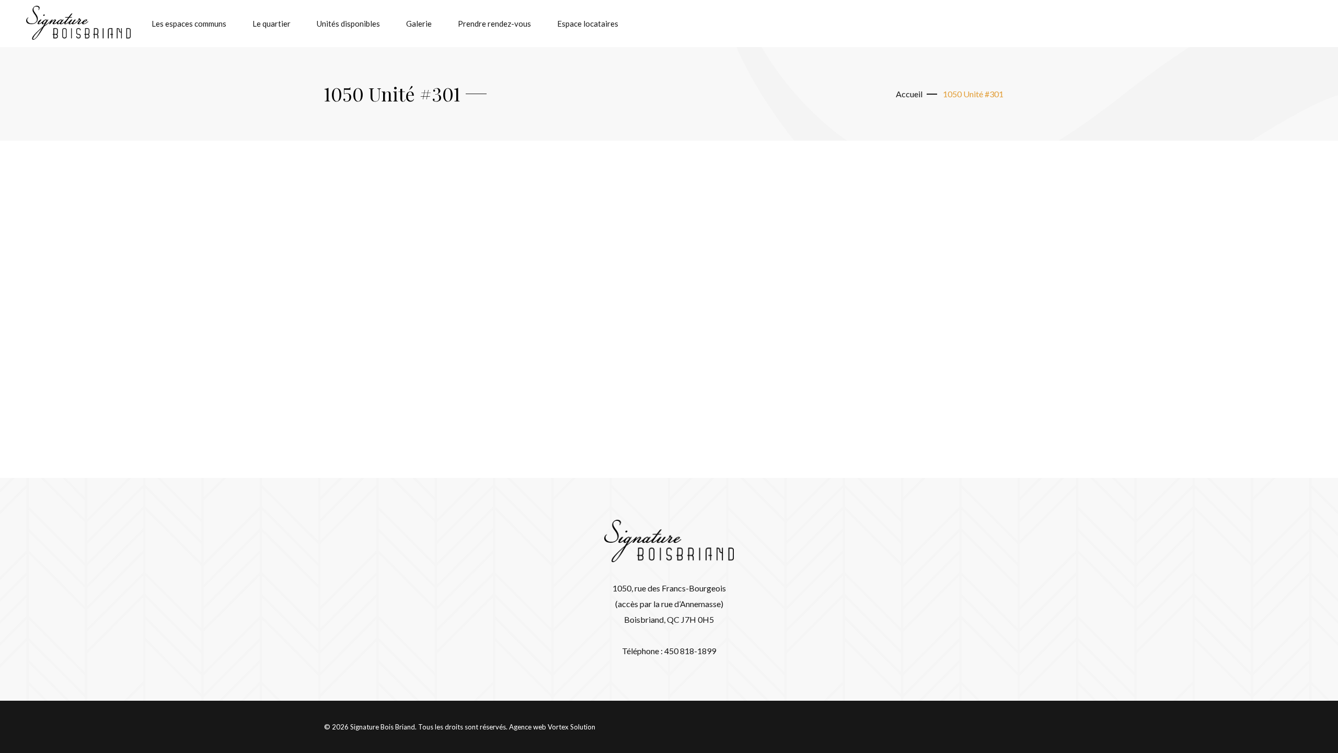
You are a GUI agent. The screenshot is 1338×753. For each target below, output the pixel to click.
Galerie (419, 23)
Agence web (527, 727)
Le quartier (271, 23)
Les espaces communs (189, 23)
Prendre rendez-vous (494, 23)
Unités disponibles (348, 23)
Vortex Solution (571, 727)
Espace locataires (587, 23)
